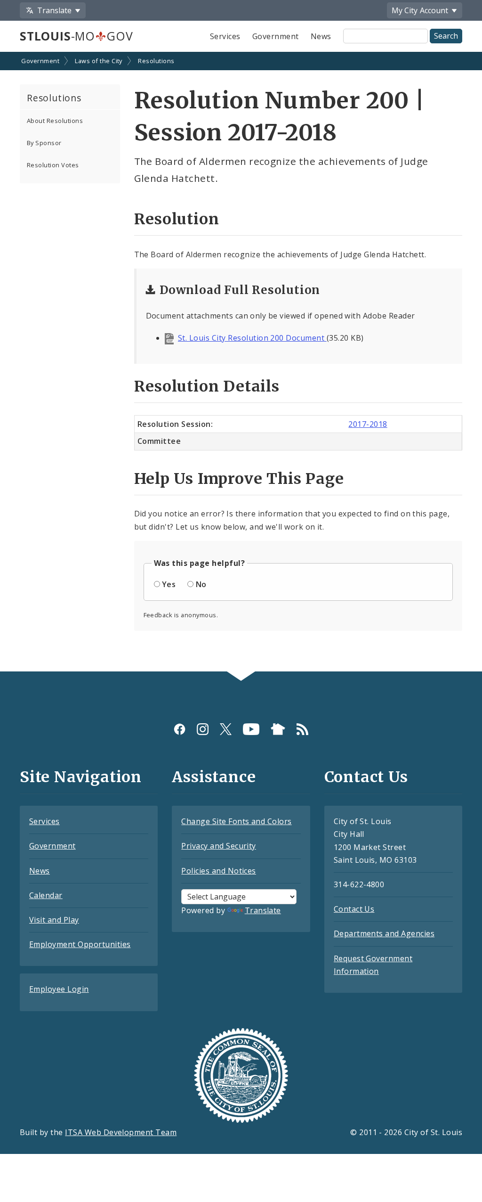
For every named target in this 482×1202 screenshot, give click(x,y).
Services (225, 36)
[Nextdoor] (278, 729)
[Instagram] (203, 729)
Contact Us (354, 909)
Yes (169, 584)
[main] (241, 362)
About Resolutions (55, 120)
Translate (263, 910)
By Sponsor (44, 143)
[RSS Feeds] (302, 729)
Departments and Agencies (384, 933)
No (201, 584)
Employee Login (59, 989)
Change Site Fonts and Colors (236, 821)
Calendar (46, 895)
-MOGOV (76, 36)
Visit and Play (54, 920)
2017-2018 (367, 424)
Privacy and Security (218, 846)
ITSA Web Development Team (121, 1132)
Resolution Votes (53, 165)
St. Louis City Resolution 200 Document (252, 338)
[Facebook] (179, 729)
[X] (226, 729)
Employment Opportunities (80, 944)
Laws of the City (98, 61)
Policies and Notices (218, 871)
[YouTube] (251, 729)
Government (275, 36)
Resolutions (156, 61)
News (321, 36)
